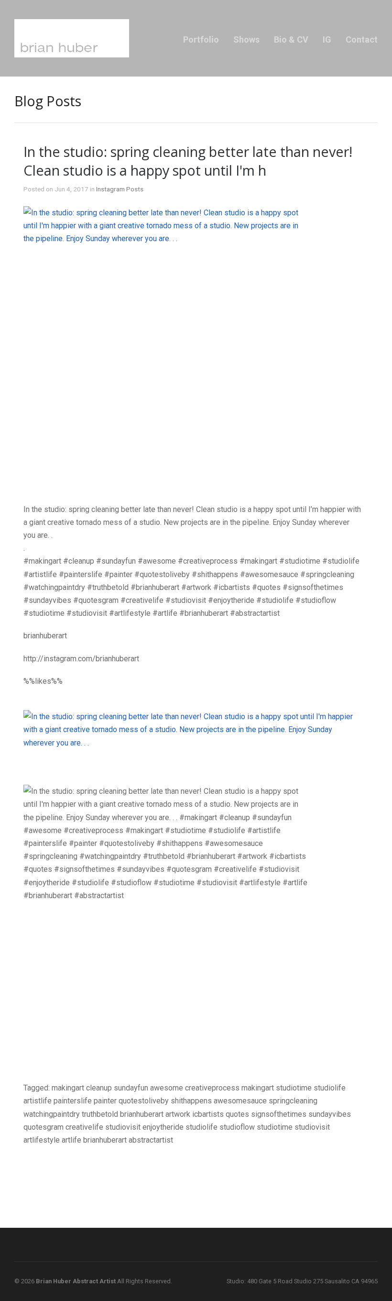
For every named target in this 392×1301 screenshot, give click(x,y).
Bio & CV (291, 39)
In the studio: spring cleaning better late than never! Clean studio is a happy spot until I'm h (187, 160)
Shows (246, 39)
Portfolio (201, 39)
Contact (362, 39)
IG (327, 39)
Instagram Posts (119, 189)
